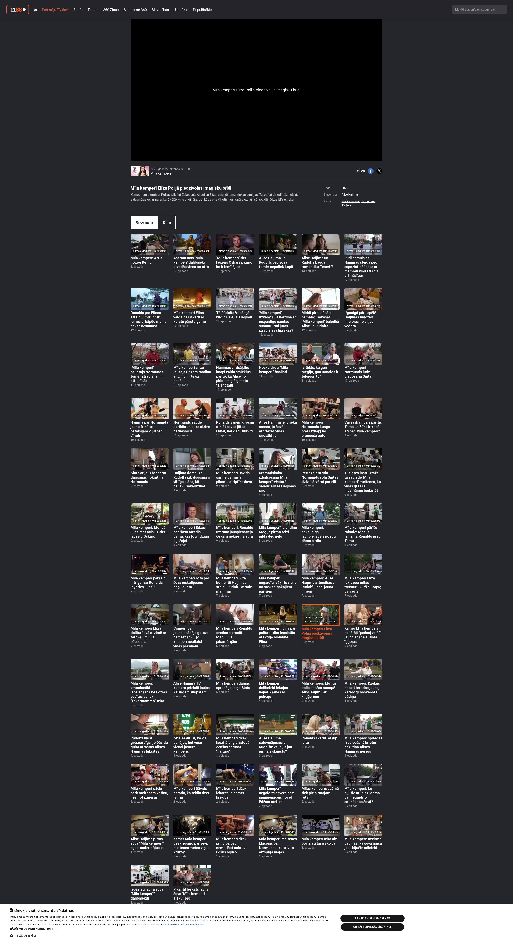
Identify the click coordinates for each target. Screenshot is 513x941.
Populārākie (202, 10)
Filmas (93, 10)
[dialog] (256, 922)
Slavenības (160, 10)
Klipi (167, 222)
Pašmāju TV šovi (55, 10)
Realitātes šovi (351, 201)
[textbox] (479, 9)
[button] (169, 929)
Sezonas (144, 222)
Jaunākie (181, 10)
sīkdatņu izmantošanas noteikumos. (183, 924)
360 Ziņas (111, 10)
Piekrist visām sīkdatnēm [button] (372, 918)
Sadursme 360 (135, 10)
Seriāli (78, 10)
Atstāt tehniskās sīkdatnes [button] (372, 927)
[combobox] (479, 9)
